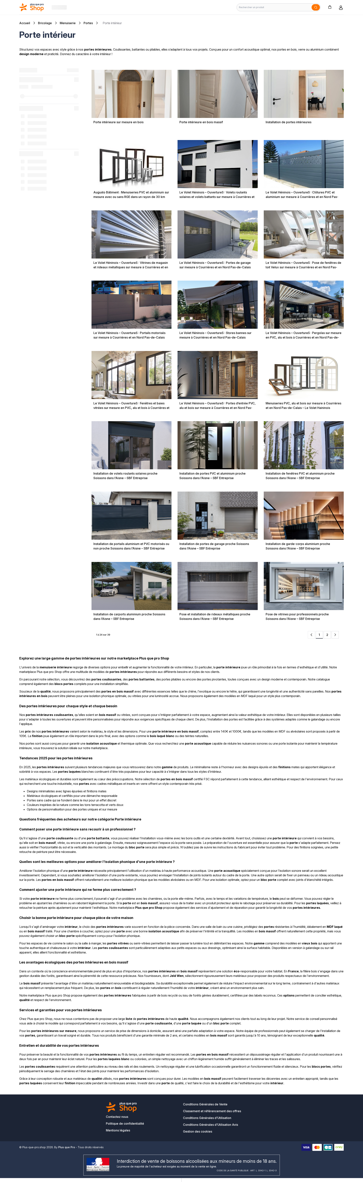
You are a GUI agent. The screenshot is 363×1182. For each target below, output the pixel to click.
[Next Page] (335, 635)
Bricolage (45, 23)
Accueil (24, 23)
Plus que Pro (66, 1147)
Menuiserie (68, 23)
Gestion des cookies (197, 1131)
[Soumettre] (316, 7)
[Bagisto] (31, 7)
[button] (329, 7)
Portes (88, 23)
